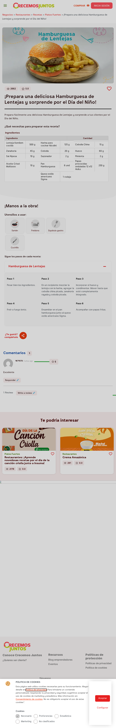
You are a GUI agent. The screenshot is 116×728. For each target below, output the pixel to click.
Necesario (26, 716)
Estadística (65, 716)
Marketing (26, 721)
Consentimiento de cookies (29, 699)
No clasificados (47, 721)
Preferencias (45, 716)
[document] (58, 364)
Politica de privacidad (36, 690)
